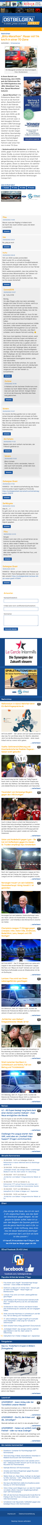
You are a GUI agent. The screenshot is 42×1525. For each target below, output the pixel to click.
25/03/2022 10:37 (9, 411)
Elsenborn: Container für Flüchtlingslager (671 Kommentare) (20, 1451)
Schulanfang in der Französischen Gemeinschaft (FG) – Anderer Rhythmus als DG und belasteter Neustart (21, 1301)
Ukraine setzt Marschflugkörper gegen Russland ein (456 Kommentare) (21, 1472)
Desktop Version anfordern (21, 1521)
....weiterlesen (35, 743)
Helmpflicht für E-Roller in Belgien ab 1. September (21, 1191)
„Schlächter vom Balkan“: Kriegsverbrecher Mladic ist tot (22, 1178)
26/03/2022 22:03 (10, 534)
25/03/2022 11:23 (10, 441)
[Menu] (2, 29)
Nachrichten (5, 34)
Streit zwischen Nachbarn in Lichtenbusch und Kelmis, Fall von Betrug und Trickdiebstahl (22, 1314)
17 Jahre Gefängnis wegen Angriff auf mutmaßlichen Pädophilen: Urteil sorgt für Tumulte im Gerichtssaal (21, 1320)
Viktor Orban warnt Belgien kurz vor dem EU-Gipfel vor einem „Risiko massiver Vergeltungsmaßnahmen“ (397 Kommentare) (22, 1490)
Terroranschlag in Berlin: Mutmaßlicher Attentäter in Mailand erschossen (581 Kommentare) (22, 1457)
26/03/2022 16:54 (9, 506)
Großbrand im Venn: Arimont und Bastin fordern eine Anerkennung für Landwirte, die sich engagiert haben (22, 1308)
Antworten (7, 231)
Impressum (11, 1514)
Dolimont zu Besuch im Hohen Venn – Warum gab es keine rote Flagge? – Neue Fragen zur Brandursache (21, 1289)
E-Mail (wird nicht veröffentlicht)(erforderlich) (19, 606)
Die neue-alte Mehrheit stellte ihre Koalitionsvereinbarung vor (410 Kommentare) (22, 1484)
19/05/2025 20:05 (9, 569)
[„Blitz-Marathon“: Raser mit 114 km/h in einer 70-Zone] (21, 57)
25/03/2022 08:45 (9, 255)
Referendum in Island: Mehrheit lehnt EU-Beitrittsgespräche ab (22, 1163)
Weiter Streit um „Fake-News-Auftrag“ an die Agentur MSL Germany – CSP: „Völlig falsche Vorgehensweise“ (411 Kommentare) (22, 1478)
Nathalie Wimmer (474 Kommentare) (17, 1468)
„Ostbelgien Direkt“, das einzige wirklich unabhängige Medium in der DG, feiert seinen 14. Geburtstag (22, 1171)
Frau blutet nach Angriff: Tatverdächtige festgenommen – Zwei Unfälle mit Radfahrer (21, 1283)
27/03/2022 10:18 (10, 384)
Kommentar (8, 614)
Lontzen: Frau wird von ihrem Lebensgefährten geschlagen (20, 1296)
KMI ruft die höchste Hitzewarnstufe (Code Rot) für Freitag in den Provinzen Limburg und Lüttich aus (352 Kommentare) (22, 1497)
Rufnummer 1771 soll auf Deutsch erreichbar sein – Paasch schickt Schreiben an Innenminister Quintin (21, 1185)
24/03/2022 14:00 (9, 220)
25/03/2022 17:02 (9, 484)
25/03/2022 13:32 (11, 458)
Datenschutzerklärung (27, 1514)
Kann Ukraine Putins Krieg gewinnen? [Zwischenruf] (22, 1326)
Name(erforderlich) (10, 598)
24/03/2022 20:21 (9, 239)
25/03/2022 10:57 (10, 292)
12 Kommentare (15, 43)
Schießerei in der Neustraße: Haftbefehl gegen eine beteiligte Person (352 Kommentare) (22, 1503)
